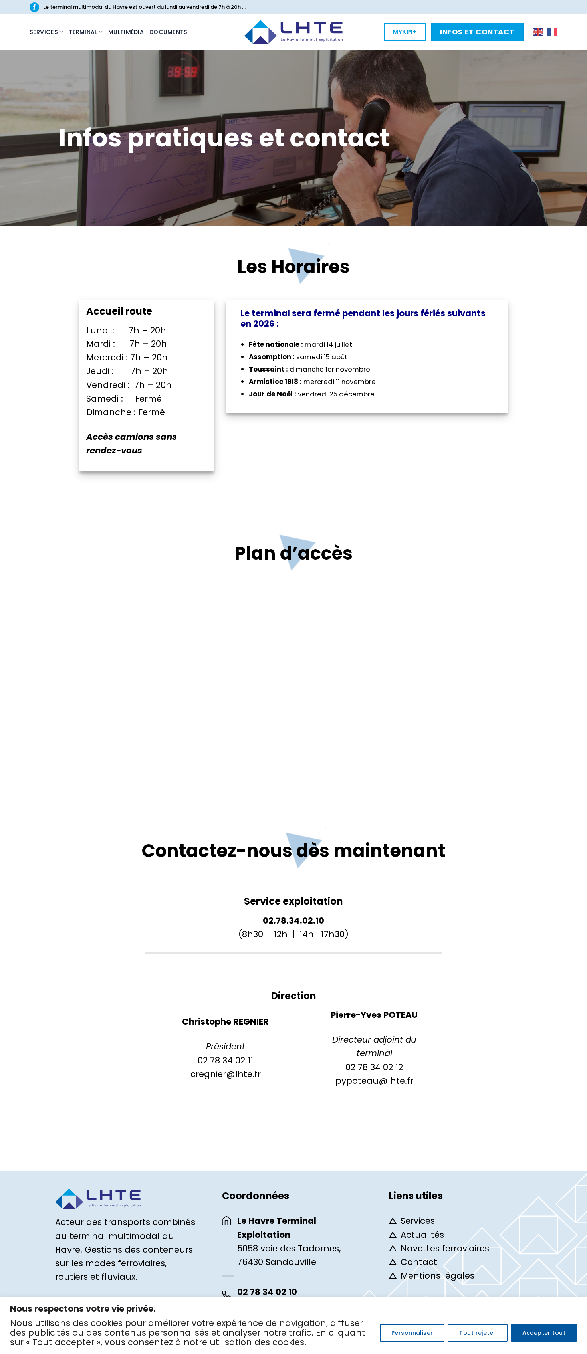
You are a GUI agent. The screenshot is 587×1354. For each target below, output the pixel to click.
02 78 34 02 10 (267, 1292)
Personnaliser (412, 1333)
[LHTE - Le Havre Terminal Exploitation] (293, 32)
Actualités (422, 1235)
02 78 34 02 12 (374, 1067)
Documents (168, 32)
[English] (538, 32)
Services (44, 32)
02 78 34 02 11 (225, 1060)
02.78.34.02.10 (293, 920)
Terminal (83, 32)
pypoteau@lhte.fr (374, 1081)
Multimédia (126, 32)
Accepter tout (543, 1333)
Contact (419, 1262)
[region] (293, 1325)
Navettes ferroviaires (445, 1248)
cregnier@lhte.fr (225, 1074)
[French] (552, 32)
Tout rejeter (477, 1333)
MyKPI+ (405, 31)
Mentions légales (437, 1275)
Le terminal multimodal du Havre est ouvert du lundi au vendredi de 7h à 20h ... (144, 7)
